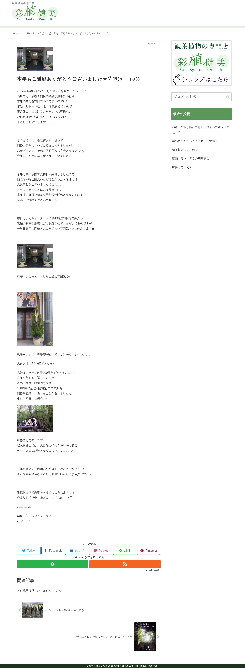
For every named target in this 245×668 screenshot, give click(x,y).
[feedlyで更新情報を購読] (52, 564)
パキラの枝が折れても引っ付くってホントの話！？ (200, 130)
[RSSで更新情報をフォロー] (125, 564)
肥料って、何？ (182, 167)
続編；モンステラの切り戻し (190, 158)
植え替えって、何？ (185, 149)
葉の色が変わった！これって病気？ (195, 141)
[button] (228, 97)
